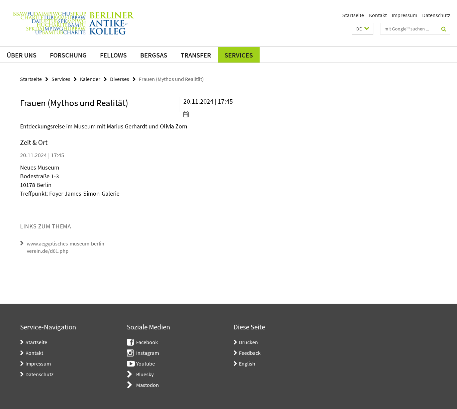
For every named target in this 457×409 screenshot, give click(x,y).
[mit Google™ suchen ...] (444, 28)
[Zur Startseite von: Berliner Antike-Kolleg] (73, 23)
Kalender (90, 79)
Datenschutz (436, 15)
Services (238, 55)
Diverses (119, 79)
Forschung (68, 55)
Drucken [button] (248, 342)
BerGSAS (153, 55)
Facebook (147, 342)
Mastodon (147, 385)
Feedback (250, 352)
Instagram (147, 352)
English (247, 363)
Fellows (113, 55)
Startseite (353, 15)
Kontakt (378, 15)
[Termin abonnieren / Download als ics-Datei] (221, 114)
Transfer (196, 55)
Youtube (145, 363)
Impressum (404, 15)
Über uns (21, 55)
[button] (362, 29)
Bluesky (145, 374)
